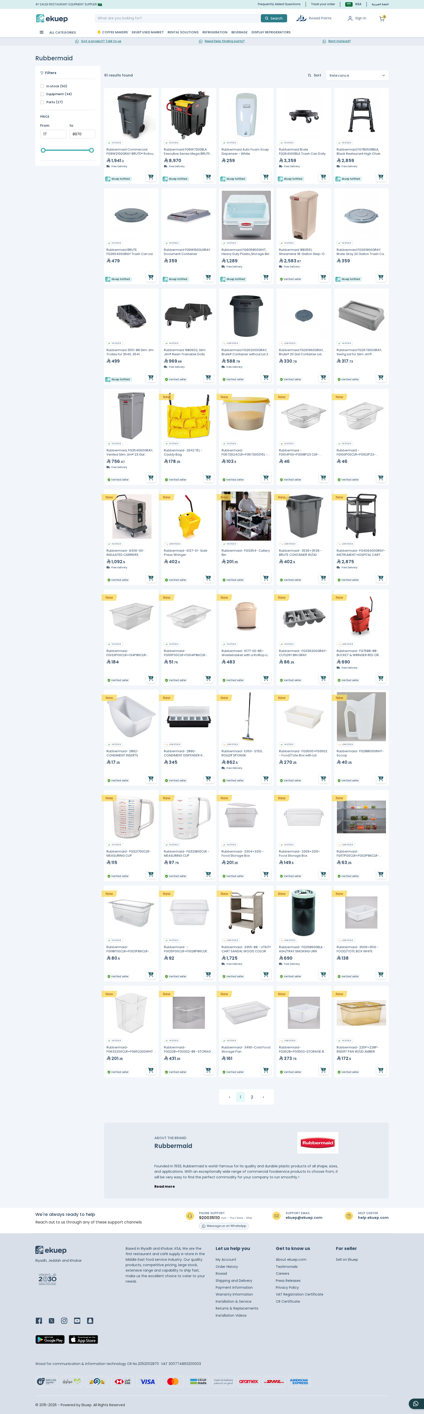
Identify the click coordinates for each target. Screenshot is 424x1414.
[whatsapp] (416, 1404)
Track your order (323, 4)
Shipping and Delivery (234, 1280)
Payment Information (234, 1287)
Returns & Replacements (237, 1308)
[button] (353, 4)
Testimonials (287, 1266)
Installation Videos (231, 1315)
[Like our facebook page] (41, 1321)
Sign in (360, 18)
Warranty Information (234, 1294)
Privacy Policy (287, 1287)
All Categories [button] (62, 32)
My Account (226, 1259)
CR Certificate (288, 1301)
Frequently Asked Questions (279, 4)
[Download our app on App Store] (83, 1341)
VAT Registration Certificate (299, 1294)
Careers (282, 1273)
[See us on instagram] (67, 1321)
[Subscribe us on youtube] (80, 1321)
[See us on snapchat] (93, 1321)
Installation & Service (234, 1301)
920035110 (209, 1218)
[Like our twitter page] (54, 1321)
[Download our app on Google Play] (50, 1341)
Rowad (221, 1273)
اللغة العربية (380, 4)
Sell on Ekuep (347, 1259)
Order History (227, 1266)
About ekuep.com (291, 1259)
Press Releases (288, 1280)
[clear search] (258, 18)
